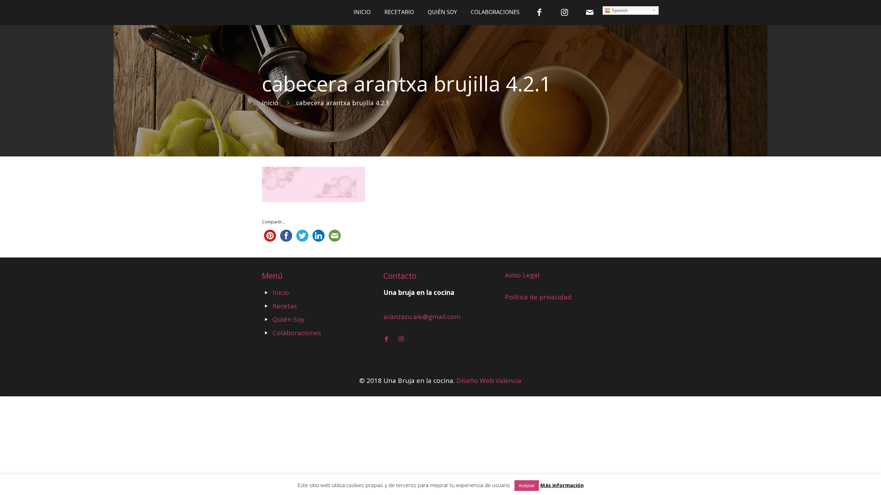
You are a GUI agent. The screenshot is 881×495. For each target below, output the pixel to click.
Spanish (619, 10)
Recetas (285, 305)
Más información (562, 485)
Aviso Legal (522, 275)
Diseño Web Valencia (488, 380)
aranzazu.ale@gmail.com (421, 316)
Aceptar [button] (527, 485)
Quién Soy (289, 319)
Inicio (270, 102)
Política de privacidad (538, 297)
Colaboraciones (297, 332)
